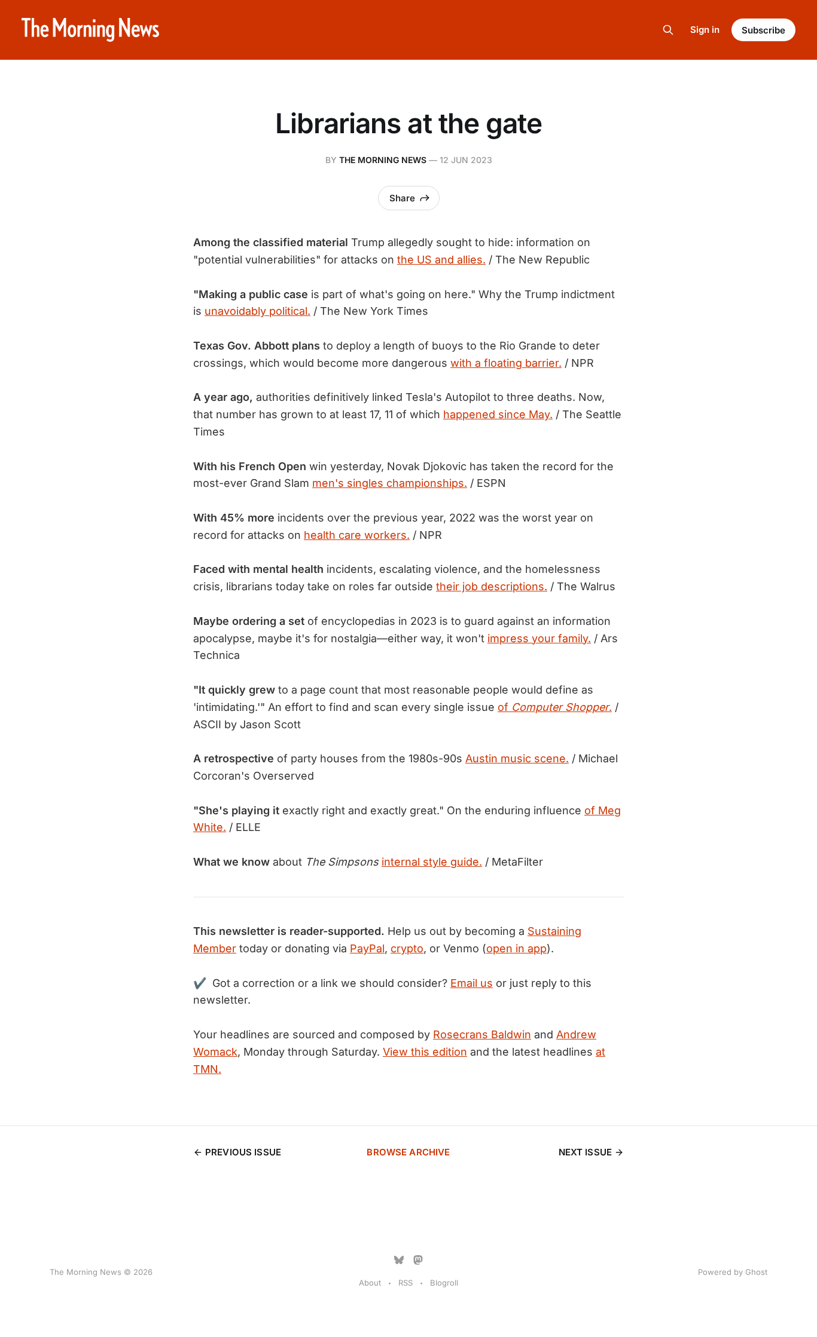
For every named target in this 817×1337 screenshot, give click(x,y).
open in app (516, 948)
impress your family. (539, 638)
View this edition (425, 1051)
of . (555, 707)
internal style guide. (432, 861)
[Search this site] (668, 30)
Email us (471, 983)
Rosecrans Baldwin (482, 1034)
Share (402, 198)
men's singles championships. (389, 483)
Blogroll (444, 1282)
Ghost (756, 1272)
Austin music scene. (517, 758)
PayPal (367, 948)
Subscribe (763, 30)
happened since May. (498, 414)
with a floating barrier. (506, 363)
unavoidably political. (257, 311)
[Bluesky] (399, 1260)
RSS (405, 1282)
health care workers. (357, 535)
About (370, 1282)
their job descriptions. (491, 586)
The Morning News (382, 160)
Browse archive (408, 1152)
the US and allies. (441, 259)
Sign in (705, 29)
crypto (407, 948)
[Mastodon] (418, 1260)
